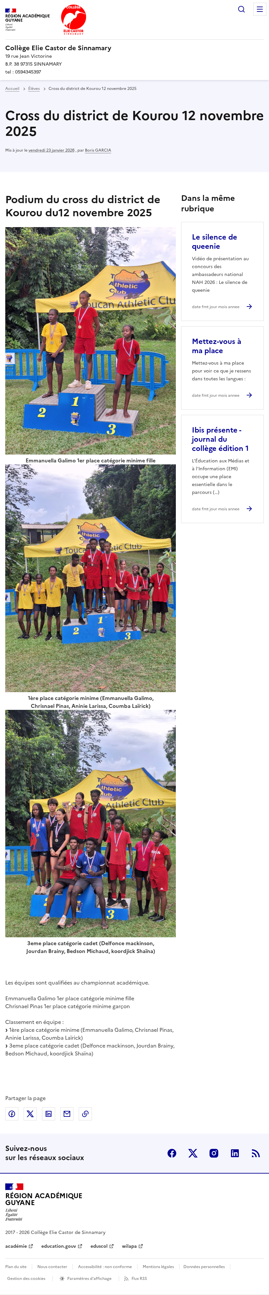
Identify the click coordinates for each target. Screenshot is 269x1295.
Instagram (214, 1153)
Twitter (193, 1153)
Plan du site (16, 1267)
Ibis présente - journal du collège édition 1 (220, 439)
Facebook (172, 1153)
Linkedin (235, 1153)
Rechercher (241, 9)
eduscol (99, 1246)
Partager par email (66, 1113)
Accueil (12, 89)
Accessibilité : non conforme (105, 1267)
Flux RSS (139, 1279)
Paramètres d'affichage (89, 1279)
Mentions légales (158, 1267)
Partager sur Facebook (11, 1113)
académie (16, 1246)
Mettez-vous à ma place (216, 346)
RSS (256, 1153)
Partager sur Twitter (30, 1113)
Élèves (34, 89)
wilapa (129, 1246)
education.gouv (58, 1246)
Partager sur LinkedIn (48, 1113)
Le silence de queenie (214, 242)
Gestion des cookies (26, 1279)
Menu (259, 9)
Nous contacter (52, 1267)
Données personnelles (204, 1267)
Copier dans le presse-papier (85, 1113)
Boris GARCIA (98, 150)
